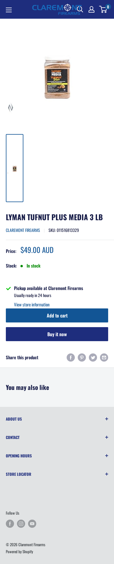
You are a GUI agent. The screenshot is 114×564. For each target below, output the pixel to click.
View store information (32, 304)
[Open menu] (9, 10)
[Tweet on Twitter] (93, 357)
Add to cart (57, 315)
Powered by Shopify (19, 551)
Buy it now (57, 334)
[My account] (91, 9)
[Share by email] (104, 357)
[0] (103, 9)
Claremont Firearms (23, 230)
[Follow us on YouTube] (32, 524)
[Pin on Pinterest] (82, 357)
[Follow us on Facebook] (10, 524)
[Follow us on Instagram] (21, 524)
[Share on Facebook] (71, 357)
